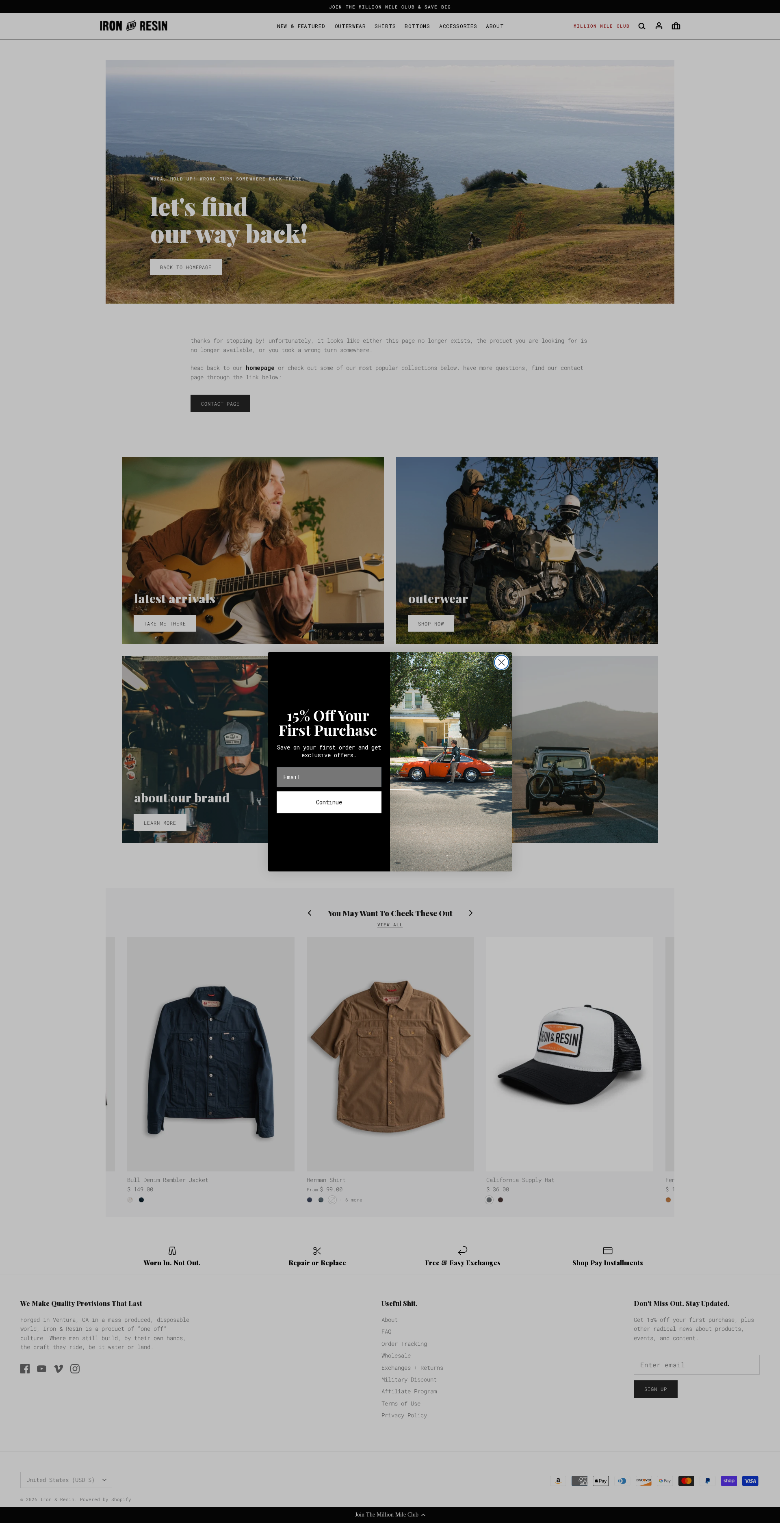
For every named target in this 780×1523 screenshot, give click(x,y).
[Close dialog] (501, 662)
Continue (329, 802)
